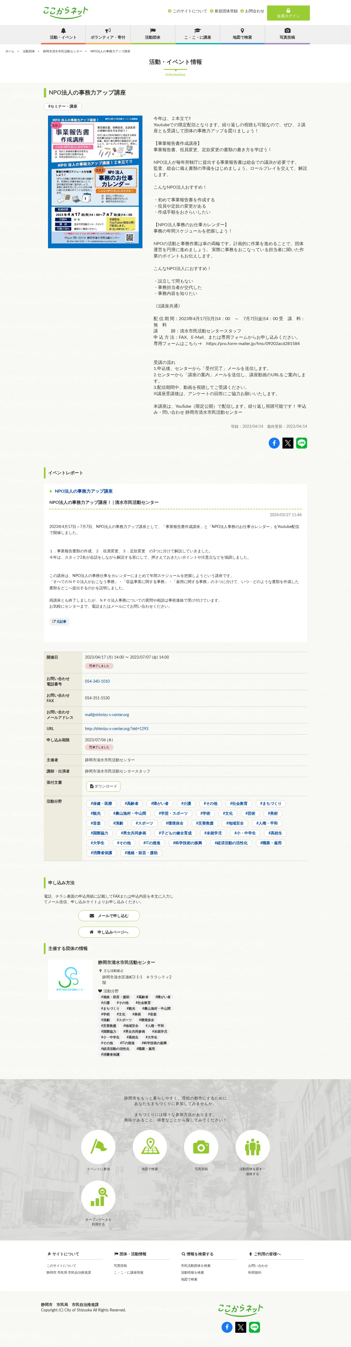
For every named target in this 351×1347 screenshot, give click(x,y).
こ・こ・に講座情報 (128, 1272)
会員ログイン (288, 16)
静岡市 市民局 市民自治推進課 (69, 1272)
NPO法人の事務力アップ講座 (84, 491)
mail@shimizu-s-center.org (107, 715)
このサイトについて (61, 1265)
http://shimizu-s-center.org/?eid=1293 (116, 729)
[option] (95, 182)
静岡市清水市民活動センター (62, 51)
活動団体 (29, 51)
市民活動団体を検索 (196, 1265)
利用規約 (254, 1272)
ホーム (10, 51)
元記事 (61, 621)
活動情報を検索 (192, 1272)
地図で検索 (189, 1279)
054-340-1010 (97, 681)
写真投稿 (120, 1265)
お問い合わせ (258, 1265)
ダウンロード (105, 786)
